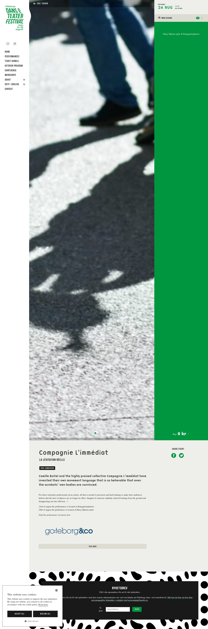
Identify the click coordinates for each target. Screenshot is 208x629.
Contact (9, 89)
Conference (10, 70)
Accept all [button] (20, 614)
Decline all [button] (45, 614)
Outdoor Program (14, 66)
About (8, 80)
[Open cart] (15, 44)
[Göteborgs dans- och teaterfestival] (14, 18)
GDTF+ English (12, 84)
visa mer (93, 547)
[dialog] (32, 606)
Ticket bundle (12, 61)
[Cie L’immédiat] (8, 44)
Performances (12, 56)
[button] (32, 621)
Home (7, 52)
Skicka (137, 609)
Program (45, 3)
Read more (43, 604)
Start (39, 3)
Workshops (10, 75)
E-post (101, 609)
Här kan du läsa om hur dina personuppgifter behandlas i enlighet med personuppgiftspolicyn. (141, 599)
